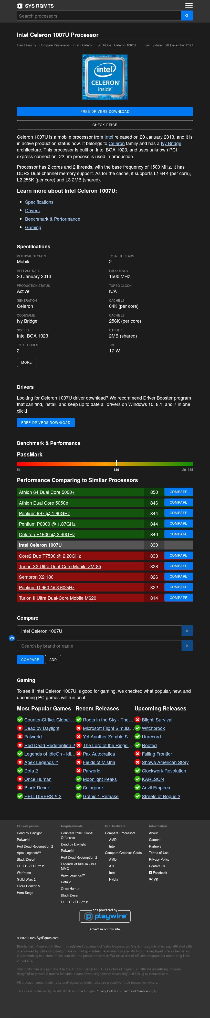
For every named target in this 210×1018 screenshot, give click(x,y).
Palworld (23, 839)
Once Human (70, 888)
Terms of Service (135, 991)
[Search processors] (187, 16)
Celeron (87, 45)
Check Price (105, 124)
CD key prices (28, 826)
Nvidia (113, 879)
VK (155, 879)
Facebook (159, 872)
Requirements (72, 826)
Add (53, 659)
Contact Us (157, 865)
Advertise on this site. (105, 929)
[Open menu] (189, 6)
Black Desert (26, 859)
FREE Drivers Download (105, 111)
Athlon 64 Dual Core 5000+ (47, 491)
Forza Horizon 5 (28, 885)
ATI (111, 865)
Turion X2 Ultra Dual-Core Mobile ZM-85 (60, 566)
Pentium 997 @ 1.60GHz (44, 513)
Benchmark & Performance (52, 218)
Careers (154, 839)
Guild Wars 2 (26, 879)
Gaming (33, 227)
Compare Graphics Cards (123, 852)
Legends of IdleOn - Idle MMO (78, 866)
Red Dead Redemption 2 (35, 846)
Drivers (32, 210)
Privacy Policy (159, 859)
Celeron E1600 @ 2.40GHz (47, 534)
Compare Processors (54, 45)
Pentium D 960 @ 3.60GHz (47, 587)
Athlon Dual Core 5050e (43, 502)
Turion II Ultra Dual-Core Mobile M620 (57, 597)
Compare (179, 491)
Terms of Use (159, 852)
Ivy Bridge (104, 45)
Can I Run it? (35, 5)
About (153, 832)
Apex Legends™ (29, 852)
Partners (155, 846)
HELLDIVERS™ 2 (30, 865)
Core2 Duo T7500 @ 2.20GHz (50, 555)
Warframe (24, 872)
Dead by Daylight (29, 832)
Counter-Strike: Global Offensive (77, 835)
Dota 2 (66, 881)
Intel (76, 45)
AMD (113, 839)
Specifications (39, 201)
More (26, 362)
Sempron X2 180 (36, 576)
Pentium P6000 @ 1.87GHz (47, 523)
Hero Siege (25, 892)
